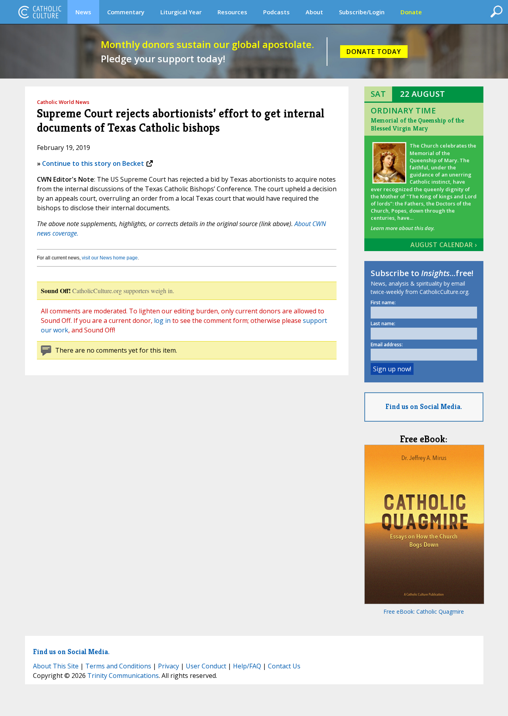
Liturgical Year (181, 12)
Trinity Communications (123, 675)
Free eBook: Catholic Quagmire (423, 611)
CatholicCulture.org (39, 12)
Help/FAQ (247, 666)
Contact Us (284, 666)
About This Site (56, 666)
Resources (232, 12)
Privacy (168, 666)
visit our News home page (110, 258)
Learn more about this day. (403, 228)
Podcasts (276, 12)
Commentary (125, 12)
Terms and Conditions (118, 666)
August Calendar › (443, 244)
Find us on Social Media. (423, 406)
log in (162, 320)
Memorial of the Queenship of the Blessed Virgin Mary (417, 124)
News (83, 12)
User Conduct (206, 666)
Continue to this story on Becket (93, 163)
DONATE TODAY (373, 51)
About (314, 12)
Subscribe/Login (362, 12)
